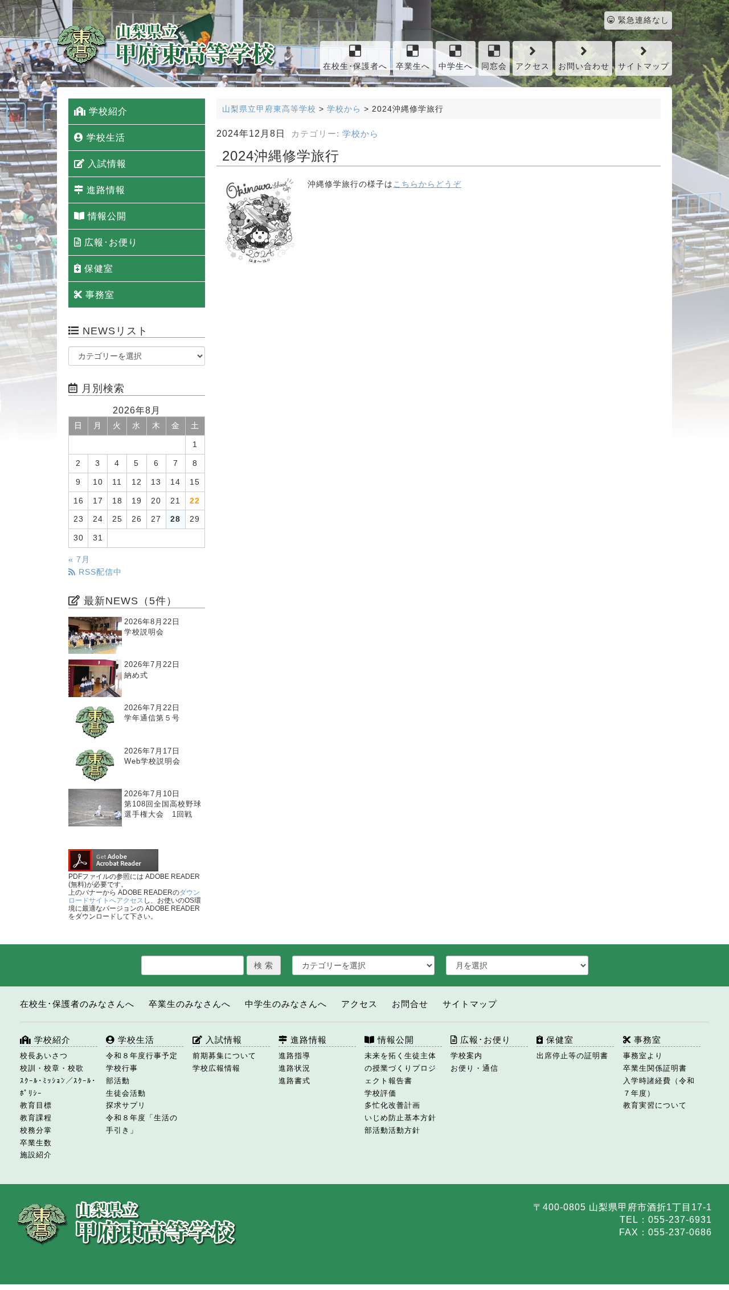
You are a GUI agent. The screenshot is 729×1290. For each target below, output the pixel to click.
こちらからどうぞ (427, 184)
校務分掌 (36, 1130)
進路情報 (104, 190)
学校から (360, 133)
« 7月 (79, 559)
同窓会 (494, 66)
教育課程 (36, 1117)
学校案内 (466, 1055)
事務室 (98, 295)
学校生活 (104, 137)
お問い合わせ (583, 66)
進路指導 (294, 1055)
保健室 (97, 268)
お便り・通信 (474, 1068)
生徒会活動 (126, 1093)
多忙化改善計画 (392, 1105)
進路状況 (294, 1068)
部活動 (118, 1080)
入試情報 (105, 164)
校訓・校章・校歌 (52, 1068)
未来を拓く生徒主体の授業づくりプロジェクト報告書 (400, 1068)
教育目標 (36, 1105)
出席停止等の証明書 (572, 1055)
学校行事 (122, 1068)
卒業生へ (413, 66)
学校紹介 (107, 111)
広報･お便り (109, 242)
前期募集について (224, 1055)
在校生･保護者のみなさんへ (77, 1004)
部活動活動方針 (392, 1130)
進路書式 (294, 1080)
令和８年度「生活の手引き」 (142, 1124)
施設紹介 (36, 1154)
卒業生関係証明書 (655, 1068)
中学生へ (456, 66)
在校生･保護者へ (355, 66)
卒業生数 (36, 1143)
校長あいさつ (44, 1055)
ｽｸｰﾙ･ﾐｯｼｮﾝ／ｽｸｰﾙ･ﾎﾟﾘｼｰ (58, 1086)
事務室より (643, 1055)
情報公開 (105, 216)
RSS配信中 (99, 572)
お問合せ (410, 1004)
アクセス (532, 66)
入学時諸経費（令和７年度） (659, 1086)
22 (195, 501)
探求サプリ (126, 1105)
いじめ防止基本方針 (400, 1117)
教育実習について (655, 1105)
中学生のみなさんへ (286, 1004)
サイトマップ (643, 66)
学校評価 (380, 1093)
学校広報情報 (216, 1068)
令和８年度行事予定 (142, 1055)
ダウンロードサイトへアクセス (134, 896)
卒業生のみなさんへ (190, 1004)
